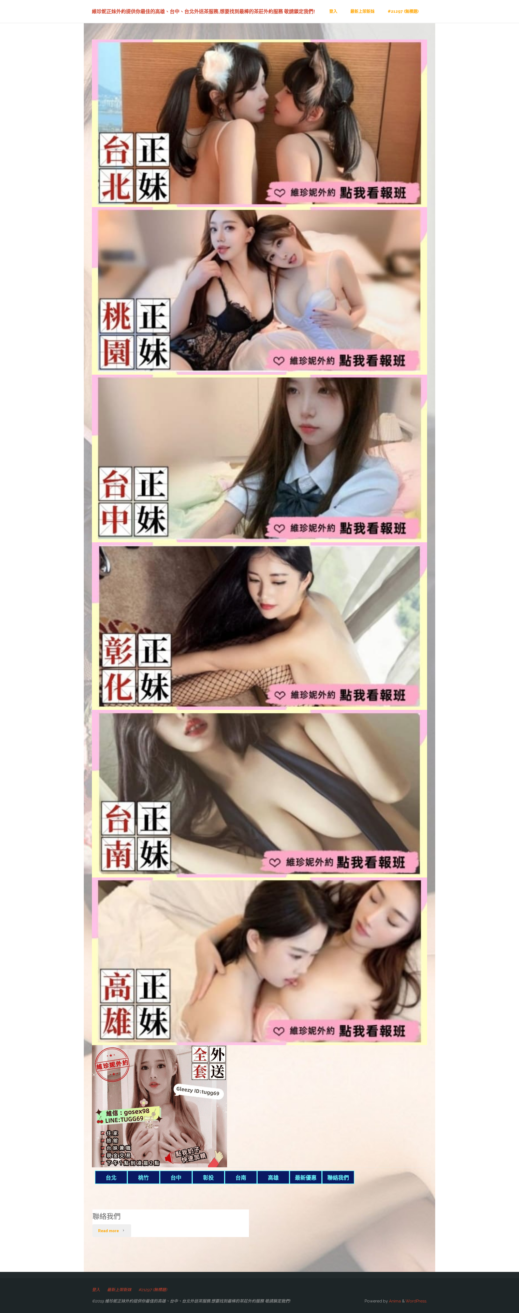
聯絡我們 (338, 1178)
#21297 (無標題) (152, 1289)
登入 (96, 1289)
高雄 (273, 1178)
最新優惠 (306, 1178)
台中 (176, 1178)
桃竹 (143, 1178)
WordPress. (416, 1301)
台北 (111, 1178)
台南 (240, 1178)
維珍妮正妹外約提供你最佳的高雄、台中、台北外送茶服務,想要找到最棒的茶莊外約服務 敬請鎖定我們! (203, 11)
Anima (394, 1301)
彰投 (208, 1178)
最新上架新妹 (119, 1289)
